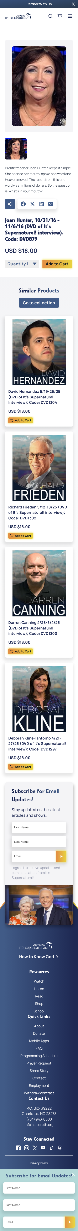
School (39, 1011)
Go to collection (39, 303)
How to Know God (36, 956)
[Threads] (59, 1147)
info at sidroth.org (39, 1124)
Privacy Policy (39, 1163)
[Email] (50, 203)
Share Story (39, 1070)
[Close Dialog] (73, 1174)
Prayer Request (39, 1063)
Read (39, 996)
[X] (32, 203)
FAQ (39, 1048)
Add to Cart (57, 264)
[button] (73, 4)
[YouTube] (43, 1147)
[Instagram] (26, 1147)
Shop (39, 1003)
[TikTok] (51, 1147)
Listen (39, 988)
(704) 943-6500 (39, 1119)
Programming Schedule (39, 1055)
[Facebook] (23, 203)
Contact (39, 1078)
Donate (39, 1033)
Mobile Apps (39, 1040)
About (39, 1026)
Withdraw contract (39, 1093)
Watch (39, 981)
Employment (39, 1085)
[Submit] (61, 856)
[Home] (18, 16)
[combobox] (22, 264)
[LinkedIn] (41, 203)
